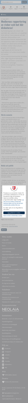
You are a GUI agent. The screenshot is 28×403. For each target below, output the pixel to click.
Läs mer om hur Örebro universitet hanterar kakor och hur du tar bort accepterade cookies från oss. (13, 202)
